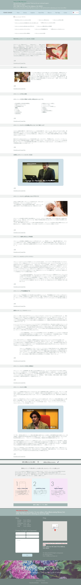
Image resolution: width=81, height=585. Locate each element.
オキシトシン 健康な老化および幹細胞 (44, 26)
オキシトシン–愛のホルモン (44, 20)
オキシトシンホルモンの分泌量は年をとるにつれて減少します (26, 22)
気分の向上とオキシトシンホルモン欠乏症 (23, 20)
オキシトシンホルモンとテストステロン (22, 29)
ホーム (16, 16)
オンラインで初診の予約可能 (21, 490)
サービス (19, 16)
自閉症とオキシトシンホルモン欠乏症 (48, 22)
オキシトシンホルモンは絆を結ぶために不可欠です (24, 26)
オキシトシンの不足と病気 (58, 20)
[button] (28, 462)
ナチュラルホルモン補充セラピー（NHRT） (29, 55)
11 (49, 104)
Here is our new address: (19, 4)
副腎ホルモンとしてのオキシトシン (58, 29)
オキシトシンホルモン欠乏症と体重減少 (22, 33)
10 (53, 103)
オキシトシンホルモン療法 (40, 33)
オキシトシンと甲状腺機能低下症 (41, 29)
